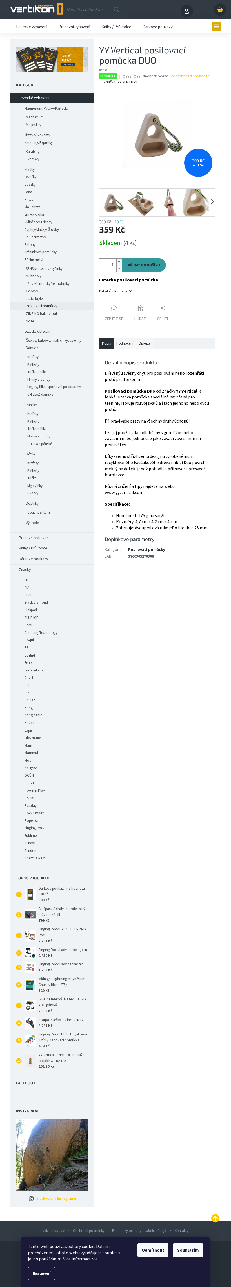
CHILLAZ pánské (39, 444)
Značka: (121, 82)
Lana (28, 192)
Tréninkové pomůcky (41, 252)
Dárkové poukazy (33, 559)
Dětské (31, 454)
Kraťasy (33, 356)
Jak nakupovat (54, 1230)
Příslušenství (34, 259)
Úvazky (30, 184)
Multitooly (33, 276)
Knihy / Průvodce (33, 548)
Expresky (32, 159)
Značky (25, 570)
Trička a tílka (37, 371)
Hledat (116, 9)
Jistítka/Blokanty (37, 135)
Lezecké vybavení (34, 98)
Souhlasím (188, 1250)
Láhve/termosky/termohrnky (48, 283)
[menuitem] (31, 26)
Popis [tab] (106, 343)
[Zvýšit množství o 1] (119, 262)
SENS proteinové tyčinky (44, 268)
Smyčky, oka (34, 214)
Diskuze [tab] (144, 343)
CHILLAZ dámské (40, 394)
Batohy (30, 244)
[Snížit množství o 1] (119, 268)
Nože (30, 321)
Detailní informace (113, 291)
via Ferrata (33, 207)
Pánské (31, 405)
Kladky (30, 169)
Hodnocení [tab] (124, 343)
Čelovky (32, 291)
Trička (32, 478)
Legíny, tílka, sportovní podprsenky (54, 386)
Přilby (29, 199)
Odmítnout (153, 1250)
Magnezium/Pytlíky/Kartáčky (46, 108)
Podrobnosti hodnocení (190, 76)
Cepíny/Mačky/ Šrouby (42, 229)
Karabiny (32, 151)
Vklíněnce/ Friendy (38, 222)
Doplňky (32, 503)
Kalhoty (33, 364)
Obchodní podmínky (89, 1230)
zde (94, 1259)
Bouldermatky (35, 237)
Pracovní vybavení (34, 538)
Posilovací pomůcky (41, 306)
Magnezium (35, 117)
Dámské (32, 347)
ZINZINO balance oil (41, 313)
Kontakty (181, 1230)
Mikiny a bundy (38, 379)
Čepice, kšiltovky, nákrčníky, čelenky (53, 340)
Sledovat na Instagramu (56, 1198)
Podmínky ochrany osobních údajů (139, 1230)
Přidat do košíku (144, 265)
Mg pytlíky (33, 124)
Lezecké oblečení (37, 331)
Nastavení (41, 1273)
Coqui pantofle (38, 512)
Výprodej (32, 522)
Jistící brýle (34, 298)
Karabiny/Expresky (39, 142)
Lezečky (30, 176)
